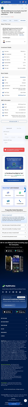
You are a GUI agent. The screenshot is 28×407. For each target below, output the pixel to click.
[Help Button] (25, 400)
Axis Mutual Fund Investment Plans (8, 373)
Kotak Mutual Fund (5, 377)
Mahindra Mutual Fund (6, 367)
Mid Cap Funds (4, 385)
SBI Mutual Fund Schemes (15, 377)
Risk (10, 20)
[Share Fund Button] (25, 8)
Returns (5, 20)
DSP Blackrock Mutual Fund (11, 372)
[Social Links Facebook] (3, 292)
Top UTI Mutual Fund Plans (6, 376)
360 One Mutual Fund (14, 365)
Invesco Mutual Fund (18, 371)
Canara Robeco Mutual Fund (7, 371)
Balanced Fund (10, 384)
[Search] (20, 2)
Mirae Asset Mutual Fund (6, 368)
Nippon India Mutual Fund (6, 378)
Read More (21, 35)
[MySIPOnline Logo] (6, 2)
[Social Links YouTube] (13, 292)
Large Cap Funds (11, 382)
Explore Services (8, 305)
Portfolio (16, 20)
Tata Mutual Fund (17, 376)
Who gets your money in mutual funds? (10, 232)
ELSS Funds (18, 382)
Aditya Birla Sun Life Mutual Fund (8, 369)
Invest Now (14, 403)
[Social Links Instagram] (16, 292)
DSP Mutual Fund (22, 95)
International (7, 16)
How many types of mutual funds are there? (11, 225)
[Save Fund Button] (22, 8)
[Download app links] (9, 250)
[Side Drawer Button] (26, 2)
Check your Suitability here (13, 180)
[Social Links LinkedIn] (6, 292)
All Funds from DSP (13, 121)
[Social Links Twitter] (10, 292)
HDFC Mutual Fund (17, 368)
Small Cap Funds (17, 384)
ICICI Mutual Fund (14, 364)
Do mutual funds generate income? (9, 236)
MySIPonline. (13, 389)
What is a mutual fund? (7, 215)
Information (23, 20)
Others (2, 16)
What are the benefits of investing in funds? (11, 228)
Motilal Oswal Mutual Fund (17, 367)
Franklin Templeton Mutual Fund (8, 374)
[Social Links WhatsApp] (20, 292)
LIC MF (2, 372)
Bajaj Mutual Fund (5, 365)
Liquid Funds (3, 384)
